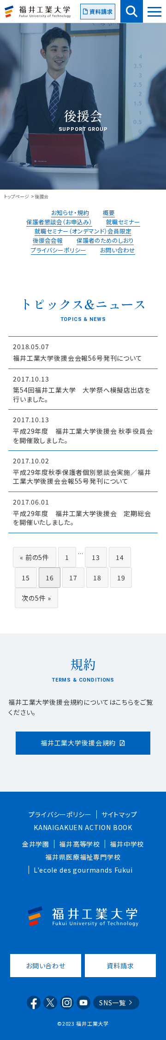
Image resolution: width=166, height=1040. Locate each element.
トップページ (16, 196)
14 (120, 557)
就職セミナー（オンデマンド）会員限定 (83, 231)
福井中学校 (127, 844)
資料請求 (101, 11)
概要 (109, 212)
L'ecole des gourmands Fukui (83, 869)
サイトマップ (119, 814)
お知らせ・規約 (70, 212)
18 (97, 577)
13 (96, 557)
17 (73, 577)
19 (121, 577)
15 (26, 577)
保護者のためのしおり (105, 240)
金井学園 (35, 844)
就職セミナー (123, 221)
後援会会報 (48, 240)
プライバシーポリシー (58, 250)
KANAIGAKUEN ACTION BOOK (83, 827)
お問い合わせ (117, 250)
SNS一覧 (112, 1002)
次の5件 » (36, 598)
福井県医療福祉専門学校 (82, 857)
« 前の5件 (34, 557)
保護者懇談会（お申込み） (59, 221)
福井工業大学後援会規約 (78, 742)
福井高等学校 (79, 844)
